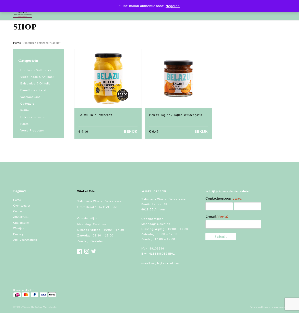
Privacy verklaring (259, 307)
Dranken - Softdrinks (35, 70)
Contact (18, 211)
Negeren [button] (173, 6)
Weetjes (18, 228)
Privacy (18, 234)
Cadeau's (27, 103)
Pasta (24, 123)
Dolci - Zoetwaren (33, 117)
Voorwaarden (278, 307)
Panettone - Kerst (33, 90)
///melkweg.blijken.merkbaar (160, 263)
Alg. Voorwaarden (25, 239)
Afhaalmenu (21, 217)
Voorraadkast (30, 96)
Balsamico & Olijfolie (35, 83)
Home (17, 42)
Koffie (24, 110)
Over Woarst (21, 205)
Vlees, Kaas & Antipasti (37, 76)
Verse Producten (32, 130)
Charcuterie (21, 222)
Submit (221, 236)
